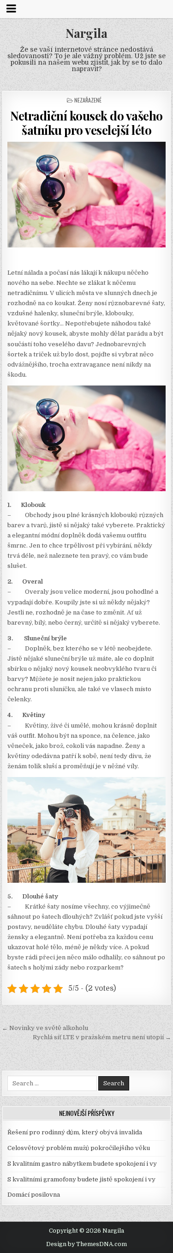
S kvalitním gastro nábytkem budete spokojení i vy (82, 1163)
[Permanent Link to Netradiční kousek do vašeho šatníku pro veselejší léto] (86, 194)
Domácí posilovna (33, 1194)
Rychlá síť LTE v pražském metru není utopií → (102, 1037)
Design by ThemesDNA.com (86, 1244)
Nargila (86, 33)
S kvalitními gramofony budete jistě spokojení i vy (81, 1179)
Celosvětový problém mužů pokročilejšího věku (78, 1148)
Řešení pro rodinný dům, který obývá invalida (74, 1132)
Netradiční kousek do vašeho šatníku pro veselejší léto (86, 123)
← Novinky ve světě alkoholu (45, 1027)
